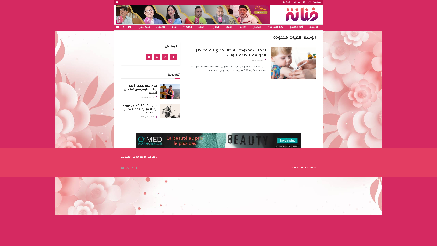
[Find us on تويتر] (123, 27)
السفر (229, 27)
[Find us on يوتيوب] (117, 27)
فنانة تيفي (144, 27)
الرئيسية (313, 27)
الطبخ (189, 27)
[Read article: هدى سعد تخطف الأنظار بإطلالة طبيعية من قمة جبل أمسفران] (170, 91)
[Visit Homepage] (303, 14)
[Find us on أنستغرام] (129, 27)
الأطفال (257, 27)
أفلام (174, 27)
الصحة (201, 27)
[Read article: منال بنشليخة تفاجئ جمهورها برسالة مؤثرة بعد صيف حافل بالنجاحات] (170, 111)
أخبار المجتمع (296, 27)
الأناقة (243, 27)
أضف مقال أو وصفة (302, 2)
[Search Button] (117, 2)
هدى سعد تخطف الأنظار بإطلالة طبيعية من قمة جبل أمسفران (140, 89)
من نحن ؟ (317, 2)
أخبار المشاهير (276, 27)
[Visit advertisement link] (193, 14)
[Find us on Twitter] (157, 57)
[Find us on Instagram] (165, 57)
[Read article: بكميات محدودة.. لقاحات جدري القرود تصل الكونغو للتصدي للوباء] (293, 63)
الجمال (216, 27)
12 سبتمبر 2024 (258, 60)
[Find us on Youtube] (149, 57)
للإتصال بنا (287, 2)
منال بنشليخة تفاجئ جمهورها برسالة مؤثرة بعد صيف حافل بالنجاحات (139, 109)
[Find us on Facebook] (173, 57)
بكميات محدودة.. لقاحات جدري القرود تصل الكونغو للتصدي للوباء (230, 52)
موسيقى (160, 27)
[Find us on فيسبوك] (135, 27)
